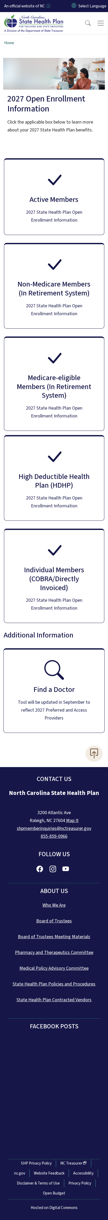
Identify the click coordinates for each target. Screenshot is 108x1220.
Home (9, 43)
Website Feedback (49, 1173)
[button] (84, 23)
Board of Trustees (54, 921)
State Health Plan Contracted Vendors (54, 1000)
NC (71, 1163)
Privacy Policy (79, 1183)
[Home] (33, 18)
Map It (72, 820)
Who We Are (54, 905)
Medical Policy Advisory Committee (54, 968)
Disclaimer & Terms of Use (38, 1183)
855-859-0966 (54, 836)
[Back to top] (94, 754)
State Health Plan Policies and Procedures (54, 984)
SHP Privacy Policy (36, 1163)
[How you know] (48, 6)
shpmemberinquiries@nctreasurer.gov (54, 828)
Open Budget (54, 1193)
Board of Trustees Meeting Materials (54, 936)
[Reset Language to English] (74, 6)
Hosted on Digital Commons (54, 1208)
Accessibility (83, 1173)
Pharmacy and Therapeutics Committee (54, 952)
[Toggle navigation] (100, 23)
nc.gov (19, 1173)
